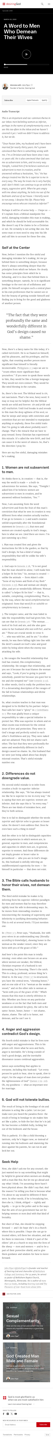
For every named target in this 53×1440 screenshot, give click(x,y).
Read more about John (31, 1287)
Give (47, 1435)
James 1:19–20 (38, 1081)
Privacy (27, 1434)
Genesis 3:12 (40, 680)
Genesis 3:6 (24, 621)
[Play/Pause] (26, 54)
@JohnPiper (20, 1268)
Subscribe (43, 1425)
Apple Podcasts (33, 100)
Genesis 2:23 (9, 584)
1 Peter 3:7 (10, 932)
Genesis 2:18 (23, 566)
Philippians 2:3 (25, 368)
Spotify (44, 100)
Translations (7, 1434)
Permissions (18, 1434)
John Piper (9, 1268)
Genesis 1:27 (22, 526)
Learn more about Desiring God (20, 1404)
